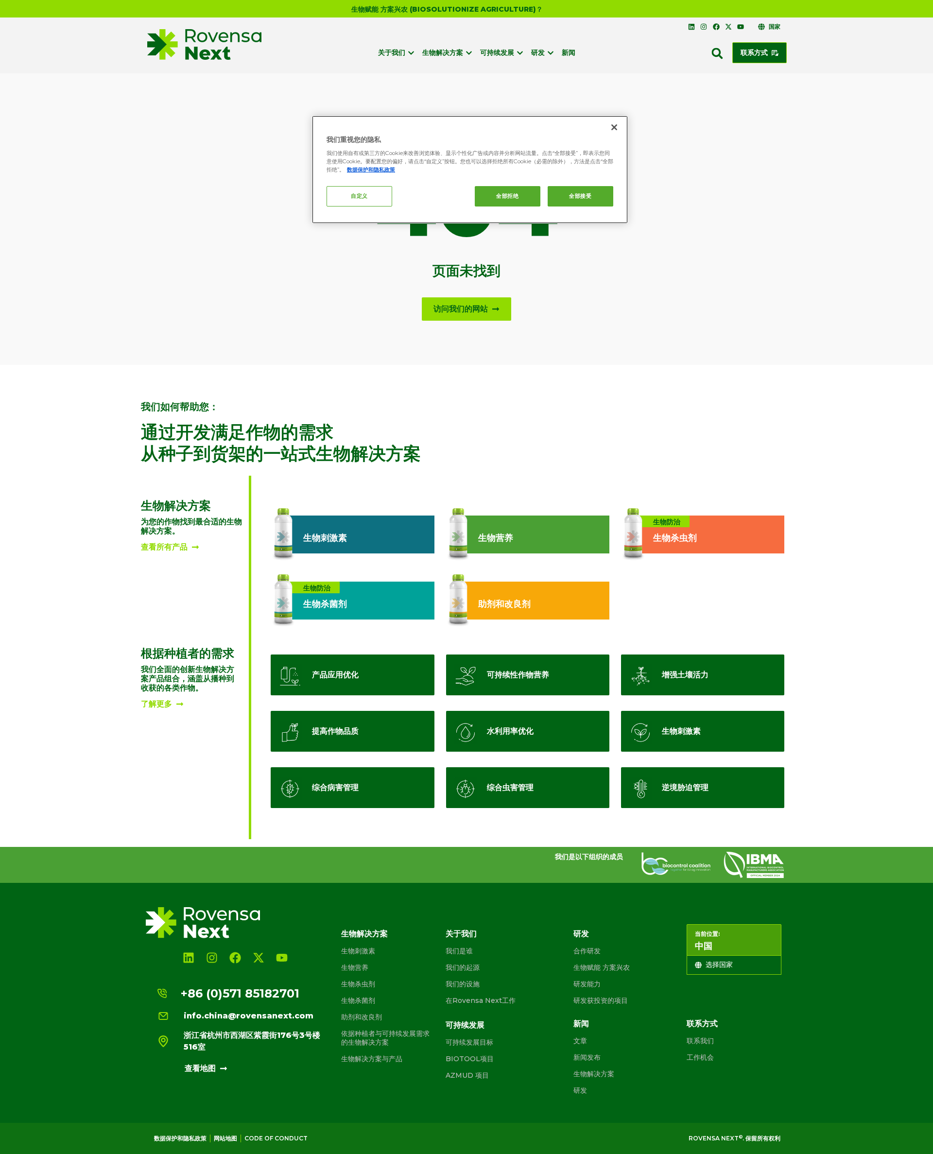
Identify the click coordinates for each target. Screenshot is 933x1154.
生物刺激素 (358, 951)
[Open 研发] (550, 53)
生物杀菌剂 (358, 1000)
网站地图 (225, 1138)
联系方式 (702, 1023)
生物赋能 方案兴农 (601, 967)
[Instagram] (703, 26)
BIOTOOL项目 (470, 1058)
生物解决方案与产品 (371, 1058)
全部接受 (580, 195)
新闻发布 (587, 1057)
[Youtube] (740, 26)
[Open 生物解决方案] (469, 53)
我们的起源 (463, 967)
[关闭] (614, 127)
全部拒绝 (507, 195)
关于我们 (461, 933)
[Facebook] (715, 26)
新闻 (581, 1023)
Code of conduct (276, 1138)
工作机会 (700, 1057)
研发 (581, 933)
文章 (580, 1040)
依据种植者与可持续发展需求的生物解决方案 (385, 1038)
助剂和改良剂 (361, 1017)
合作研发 (587, 951)
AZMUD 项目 (467, 1075)
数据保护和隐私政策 (180, 1138)
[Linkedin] (691, 26)
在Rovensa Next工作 (481, 1000)
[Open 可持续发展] (520, 53)
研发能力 (587, 984)
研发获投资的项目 (600, 1000)
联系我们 (700, 1040)
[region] (470, 170)
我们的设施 (463, 984)
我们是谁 (459, 951)
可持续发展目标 (469, 1042)
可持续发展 (465, 1025)
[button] (717, 53)
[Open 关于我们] (411, 53)
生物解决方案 (364, 933)
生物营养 (354, 967)
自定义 (359, 195)
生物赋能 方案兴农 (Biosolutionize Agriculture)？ (447, 9)
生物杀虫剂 (358, 984)
